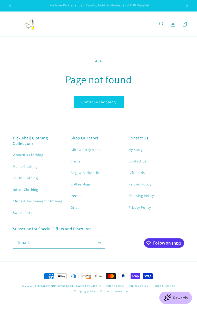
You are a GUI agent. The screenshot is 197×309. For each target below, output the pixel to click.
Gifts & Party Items (86, 149)
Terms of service (164, 286)
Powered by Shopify (88, 286)
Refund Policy (140, 184)
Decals (76, 195)
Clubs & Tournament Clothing (37, 201)
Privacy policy (138, 286)
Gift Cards (137, 172)
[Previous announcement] (10, 5)
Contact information (114, 291)
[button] (10, 24)
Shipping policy (84, 291)
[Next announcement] (187, 5)
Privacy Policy (140, 207)
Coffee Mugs (81, 184)
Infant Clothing (25, 189)
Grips (75, 207)
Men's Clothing (25, 166)
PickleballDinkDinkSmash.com (53, 286)
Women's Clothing (28, 154)
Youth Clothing (25, 178)
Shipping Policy (141, 195)
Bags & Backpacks (85, 172)
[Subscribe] (99, 243)
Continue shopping (98, 102)
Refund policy (115, 286)
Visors (76, 161)
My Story (136, 149)
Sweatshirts (22, 212)
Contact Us (138, 161)
